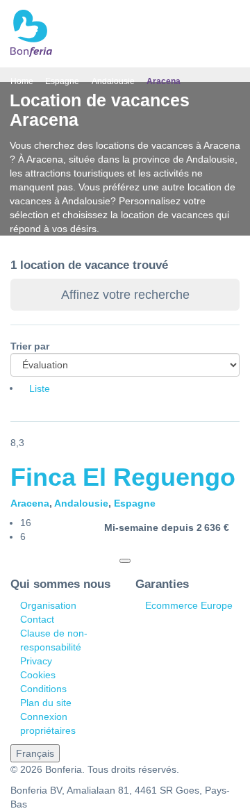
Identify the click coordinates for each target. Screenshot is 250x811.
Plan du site (46, 702)
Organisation (48, 605)
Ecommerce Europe (189, 605)
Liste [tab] (39, 388)
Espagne (135, 503)
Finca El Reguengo (122, 477)
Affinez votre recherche (125, 295)
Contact (37, 619)
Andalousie (81, 503)
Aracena (29, 503)
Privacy (36, 660)
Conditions (43, 688)
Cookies (38, 674)
